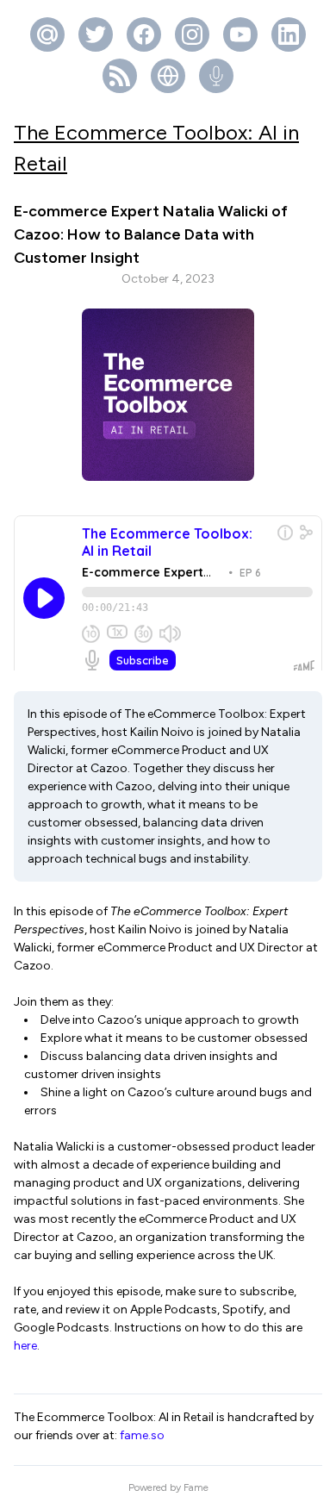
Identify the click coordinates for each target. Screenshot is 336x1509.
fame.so (142, 1435)
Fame (196, 1487)
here (25, 1345)
